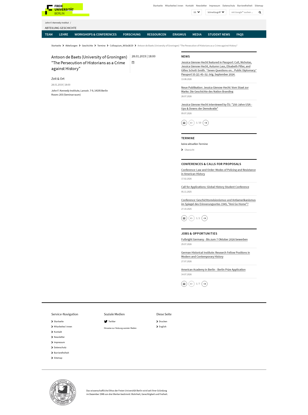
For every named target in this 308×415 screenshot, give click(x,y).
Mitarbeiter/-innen (174, 5)
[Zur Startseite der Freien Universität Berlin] (68, 9)
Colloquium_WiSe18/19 (121, 45)
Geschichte (87, 45)
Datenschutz (228, 5)
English (162, 326)
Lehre (63, 34)
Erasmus (179, 34)
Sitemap (259, 5)
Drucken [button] (163, 321)
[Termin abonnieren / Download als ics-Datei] (150, 62)
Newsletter (201, 5)
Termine (101, 45)
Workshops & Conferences (96, 34)
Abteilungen (71, 45)
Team (49, 34)
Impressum (214, 5)
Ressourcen (156, 34)
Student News (219, 34)
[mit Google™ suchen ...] (260, 12)
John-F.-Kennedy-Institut (58, 23)
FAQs (240, 34)
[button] (197, 12)
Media (197, 34)
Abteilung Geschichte (61, 28)
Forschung (132, 34)
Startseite (158, 5)
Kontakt (190, 5)
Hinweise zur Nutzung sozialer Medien (120, 328)
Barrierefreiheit (244, 5)
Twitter (112, 321)
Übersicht (189, 149)
